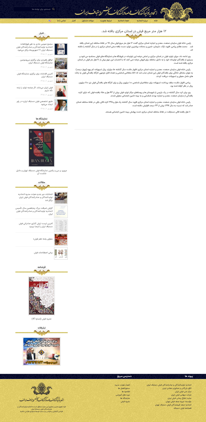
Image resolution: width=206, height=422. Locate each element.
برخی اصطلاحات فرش (43, 252)
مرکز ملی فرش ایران (183, 391)
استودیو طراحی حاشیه (27, 411)
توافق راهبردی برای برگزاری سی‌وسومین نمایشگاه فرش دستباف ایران (36, 61)
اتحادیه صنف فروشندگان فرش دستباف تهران (173, 404)
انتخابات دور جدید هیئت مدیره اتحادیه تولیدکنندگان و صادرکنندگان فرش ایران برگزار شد (35, 197)
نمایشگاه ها (125, 398)
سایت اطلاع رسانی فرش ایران (179, 398)
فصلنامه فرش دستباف (182, 408)
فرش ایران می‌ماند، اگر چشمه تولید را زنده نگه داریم (35, 89)
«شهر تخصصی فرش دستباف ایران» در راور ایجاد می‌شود (35, 103)
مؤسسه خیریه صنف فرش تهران (178, 401)
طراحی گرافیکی (58, 411)
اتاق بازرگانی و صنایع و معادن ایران (176, 388)
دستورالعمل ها (124, 388)
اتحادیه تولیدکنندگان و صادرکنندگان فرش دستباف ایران (169, 385)
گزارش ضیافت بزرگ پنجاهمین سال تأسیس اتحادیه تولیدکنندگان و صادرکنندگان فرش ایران (34, 211)
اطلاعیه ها (126, 391)
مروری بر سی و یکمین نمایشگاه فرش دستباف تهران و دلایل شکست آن (41, 172)
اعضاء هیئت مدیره (122, 385)
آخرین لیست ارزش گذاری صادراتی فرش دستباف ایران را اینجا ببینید (36, 225)
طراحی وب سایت (45, 411)
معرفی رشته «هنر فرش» (43, 239)
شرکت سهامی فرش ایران (181, 395)
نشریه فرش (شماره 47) (41, 318)
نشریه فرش (125, 401)
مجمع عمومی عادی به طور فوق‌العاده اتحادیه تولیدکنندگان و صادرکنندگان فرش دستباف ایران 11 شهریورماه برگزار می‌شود (34, 47)
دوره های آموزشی (123, 395)
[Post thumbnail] (61, 49)
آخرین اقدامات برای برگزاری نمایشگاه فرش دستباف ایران (35, 75)
